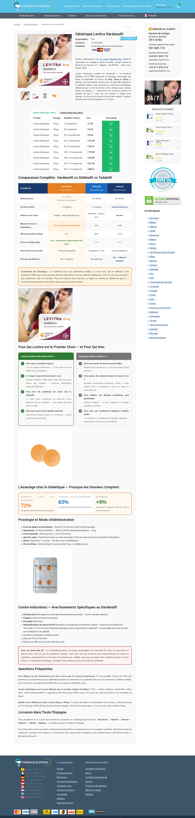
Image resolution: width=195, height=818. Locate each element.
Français (152, 15)
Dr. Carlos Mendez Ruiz (111, 59)
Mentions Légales (93, 790)
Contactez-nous (112, 6)
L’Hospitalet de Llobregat (161, 282)
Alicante (153, 261)
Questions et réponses (92, 6)
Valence (153, 227)
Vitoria (152, 295)
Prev (19, 96)
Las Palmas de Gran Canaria (162, 252)
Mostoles (154, 333)
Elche (152, 299)
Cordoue (153, 265)
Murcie (153, 244)
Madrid (153, 222)
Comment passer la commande (137, 6)
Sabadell (153, 329)
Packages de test (52, 16)
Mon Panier (62, 777)
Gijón (152, 278)
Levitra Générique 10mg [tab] (44, 113)
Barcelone (154, 218)
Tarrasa (153, 320)
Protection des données (96, 786)
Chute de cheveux (126, 16)
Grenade (153, 291)
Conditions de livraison (95, 769)
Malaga (153, 239)
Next (70, 96)
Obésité (72, 16)
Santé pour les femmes (96, 16)
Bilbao (152, 256)
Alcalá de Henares (158, 338)
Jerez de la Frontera (159, 325)
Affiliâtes (61, 799)
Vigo (152, 274)
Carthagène (155, 316)
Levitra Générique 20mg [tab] (71, 113)
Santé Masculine (26, 16)
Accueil (17, 24)
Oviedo (153, 303)
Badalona (154, 312)
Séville (152, 231)
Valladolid (154, 269)
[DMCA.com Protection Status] (97, 811)
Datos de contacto (65, 803)
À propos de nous (72, 6)
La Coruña (154, 286)
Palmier (153, 248)
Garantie (89, 794)
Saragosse (154, 235)
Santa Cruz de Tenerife (160, 308)
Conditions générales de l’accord (96, 779)
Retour (88, 773)
